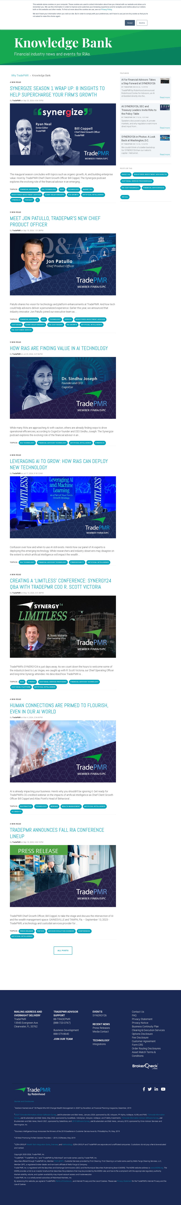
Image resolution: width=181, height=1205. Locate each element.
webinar (54, 806)
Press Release (26, 931)
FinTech (40, 931)
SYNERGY (31, 682)
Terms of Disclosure (64, 1181)
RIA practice (26, 806)
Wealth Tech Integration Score (38, 1144)
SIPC (62, 1161)
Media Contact (101, 1031)
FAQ (134, 1015)
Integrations (99, 1044)
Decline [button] (142, 23)
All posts (63, 950)
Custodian (16, 324)
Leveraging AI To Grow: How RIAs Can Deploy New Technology (59, 464)
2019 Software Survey (80, 1121)
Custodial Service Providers (52, 682)
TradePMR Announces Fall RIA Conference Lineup (57, 833)
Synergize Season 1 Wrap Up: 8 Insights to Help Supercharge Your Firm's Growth (57, 91)
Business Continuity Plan (145, 1026)
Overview (54, 1144)
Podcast (29, 200)
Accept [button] (129, 23)
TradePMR (16, 100)
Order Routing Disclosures (146, 1048)
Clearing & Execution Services (148, 1030)
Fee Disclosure (140, 1037)
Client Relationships (54, 195)
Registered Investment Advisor (26, 195)
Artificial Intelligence (93, 195)
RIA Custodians (56, 324)
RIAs (62, 189)
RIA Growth (73, 195)
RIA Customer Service (22, 330)
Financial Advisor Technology (52, 443)
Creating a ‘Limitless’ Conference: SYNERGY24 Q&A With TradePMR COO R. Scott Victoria (60, 583)
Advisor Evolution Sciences (61, 931)
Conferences (84, 931)
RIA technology (49, 189)
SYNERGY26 (100, 1015)
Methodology (67, 1144)
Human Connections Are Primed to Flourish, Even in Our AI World (59, 708)
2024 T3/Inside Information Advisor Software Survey (35, 1115)
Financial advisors (29, 189)
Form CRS (137, 1044)
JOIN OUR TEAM (63, 1038)
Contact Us (138, 1011)
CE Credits (16, 811)
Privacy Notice (140, 1022)
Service (68, 319)
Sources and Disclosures (24, 1101)
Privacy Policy (106, 9)
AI (37, 200)
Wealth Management (71, 806)
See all (125, 197)
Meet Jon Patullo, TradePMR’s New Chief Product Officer (55, 221)
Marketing (87, 189)
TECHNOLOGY (101, 1040)
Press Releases (101, 1027)
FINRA (56, 1161)
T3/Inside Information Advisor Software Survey (140, 1118)
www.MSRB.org (157, 1168)
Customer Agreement (144, 1041)
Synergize (16, 200)
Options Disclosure (142, 1033)
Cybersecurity (77, 562)
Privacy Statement (142, 1019)
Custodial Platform (21, 687)
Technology (73, 189)
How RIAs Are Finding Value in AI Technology (59, 348)
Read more (165, 97)
